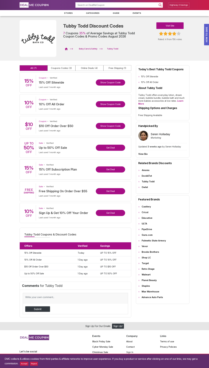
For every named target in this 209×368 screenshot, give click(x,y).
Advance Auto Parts (152, 297)
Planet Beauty (149, 280)
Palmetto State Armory (154, 240)
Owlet (145, 187)
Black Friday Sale (101, 341)
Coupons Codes (61, 68)
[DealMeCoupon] (67, 48)
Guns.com (147, 235)
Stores (68, 13)
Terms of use (167, 341)
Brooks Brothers (150, 252)
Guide (116, 13)
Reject (34, 363)
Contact (130, 346)
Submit (37, 309)
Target (145, 263)
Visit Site (170, 25)
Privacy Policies (168, 346)
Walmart (146, 274)
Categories (92, 13)
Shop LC (146, 257)
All (33, 68)
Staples (146, 286)
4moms (145, 170)
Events (137, 13)
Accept (24, 363)
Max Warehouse (150, 291)
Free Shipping (117, 68)
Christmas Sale (100, 352)
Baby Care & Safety (88, 48)
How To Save (206, 34)
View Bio (143, 154)
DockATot (147, 176)
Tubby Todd (148, 181)
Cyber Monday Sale (102, 346)
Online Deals (89, 68)
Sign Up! (118, 326)
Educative (147, 218)
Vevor (145, 246)
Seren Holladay (160, 134)
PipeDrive (147, 229)
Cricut (145, 212)
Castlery (146, 206)
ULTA (144, 223)
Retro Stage (148, 269)
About (129, 341)
